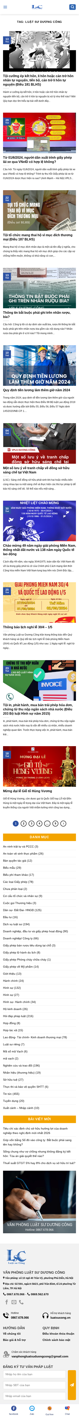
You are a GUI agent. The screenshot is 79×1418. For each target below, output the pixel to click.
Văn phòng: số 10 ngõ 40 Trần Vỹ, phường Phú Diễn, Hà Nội (39, 1278)
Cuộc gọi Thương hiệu (17, 903)
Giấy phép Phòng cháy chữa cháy (24, 959)
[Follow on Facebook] (6, 1302)
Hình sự (8, 987)
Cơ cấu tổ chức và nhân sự (20, 896)
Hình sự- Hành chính (16, 1002)
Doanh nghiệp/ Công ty (18, 938)
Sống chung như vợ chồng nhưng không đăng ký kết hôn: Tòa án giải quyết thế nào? (36, 1154)
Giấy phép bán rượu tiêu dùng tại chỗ (27, 945)
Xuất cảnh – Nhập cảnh (18, 1108)
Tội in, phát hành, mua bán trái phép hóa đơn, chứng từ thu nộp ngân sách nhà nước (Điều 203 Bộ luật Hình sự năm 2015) (38, 709)
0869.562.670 (39, 1294)
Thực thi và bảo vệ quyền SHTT (23, 1086)
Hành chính (10, 980)
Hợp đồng (9, 1023)
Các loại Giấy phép (15, 881)
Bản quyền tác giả (14, 860)
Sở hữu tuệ (10, 1079)
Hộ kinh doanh (12, 1009)
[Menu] (5, 7)
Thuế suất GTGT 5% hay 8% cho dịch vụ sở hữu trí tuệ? (39, 1163)
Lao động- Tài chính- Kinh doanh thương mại (32, 1037)
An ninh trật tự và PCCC (18, 846)
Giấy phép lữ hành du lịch (19, 952)
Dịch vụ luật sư (12, 924)
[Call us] (21, 1302)
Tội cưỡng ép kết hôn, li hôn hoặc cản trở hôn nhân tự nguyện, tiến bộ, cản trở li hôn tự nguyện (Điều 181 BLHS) (38, 80)
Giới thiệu (9, 973)
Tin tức (7, 1093)
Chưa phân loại (13, 888)
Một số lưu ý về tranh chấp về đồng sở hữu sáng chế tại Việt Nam (36, 470)
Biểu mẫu (9, 867)
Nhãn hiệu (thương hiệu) (19, 1072)
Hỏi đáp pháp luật (14, 1016)
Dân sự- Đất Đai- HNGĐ (18, 910)
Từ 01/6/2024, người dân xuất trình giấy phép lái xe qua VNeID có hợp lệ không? (37, 160)
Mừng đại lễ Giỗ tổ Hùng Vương (27, 791)
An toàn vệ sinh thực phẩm (20, 853)
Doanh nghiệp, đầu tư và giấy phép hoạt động (32, 931)
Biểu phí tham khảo (15, 874)
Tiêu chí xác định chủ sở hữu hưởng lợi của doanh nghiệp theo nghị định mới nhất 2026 (35, 1131)
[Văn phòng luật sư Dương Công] (37, 7)
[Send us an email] (14, 1302)
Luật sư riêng (11, 1044)
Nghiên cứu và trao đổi (17, 1065)
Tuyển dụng (10, 1100)
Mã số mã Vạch (13, 1051)
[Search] (72, 7)
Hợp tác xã (10, 1030)
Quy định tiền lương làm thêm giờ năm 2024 (36, 390)
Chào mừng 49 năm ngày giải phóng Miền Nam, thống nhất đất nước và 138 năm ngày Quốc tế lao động (39, 550)
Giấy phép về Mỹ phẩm (18, 966)
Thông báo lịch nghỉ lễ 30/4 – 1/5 (27, 627)
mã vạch (8, 1058)
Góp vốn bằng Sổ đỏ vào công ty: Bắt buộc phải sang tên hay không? (37, 1142)
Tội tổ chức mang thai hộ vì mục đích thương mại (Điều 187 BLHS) (38, 237)
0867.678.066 (15, 1294)
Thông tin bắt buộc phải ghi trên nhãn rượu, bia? (36, 315)
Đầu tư (7, 917)
